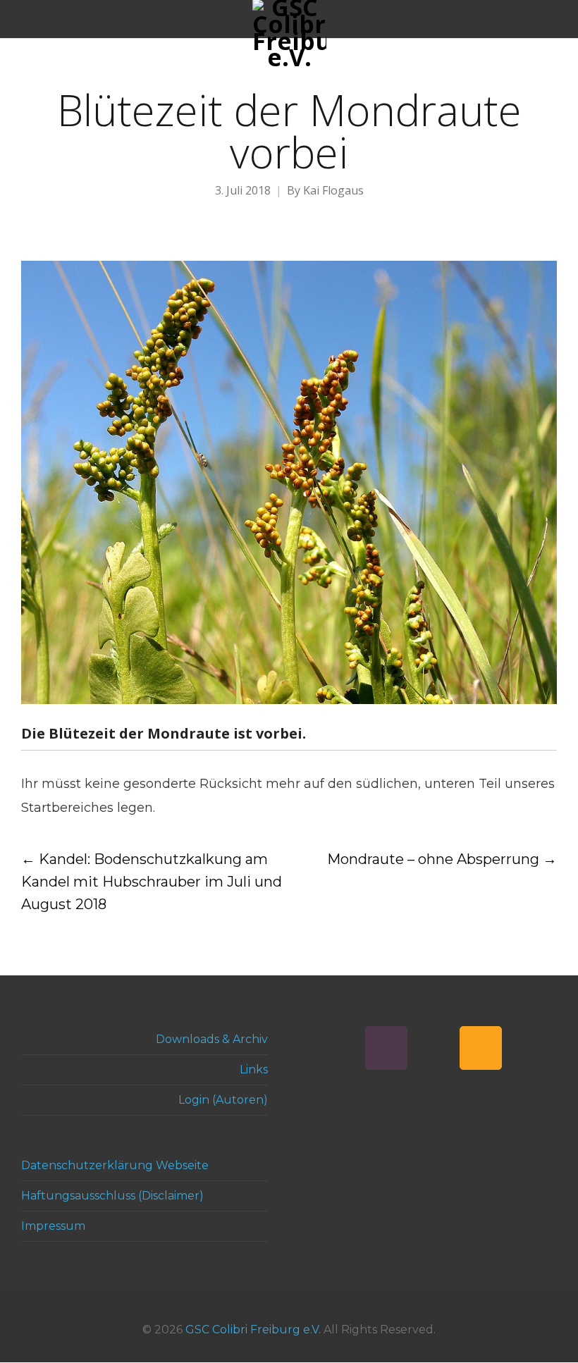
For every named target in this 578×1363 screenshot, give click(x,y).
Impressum (53, 1226)
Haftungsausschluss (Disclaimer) (112, 1195)
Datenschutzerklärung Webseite (115, 1165)
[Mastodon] (433, 1048)
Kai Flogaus (333, 190)
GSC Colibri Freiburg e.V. (253, 1329)
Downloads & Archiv (212, 1039)
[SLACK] (386, 1048)
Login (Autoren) (223, 1099)
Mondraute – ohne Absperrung (442, 859)
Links (254, 1069)
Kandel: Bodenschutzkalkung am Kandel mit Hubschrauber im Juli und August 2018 (151, 882)
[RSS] (481, 1048)
